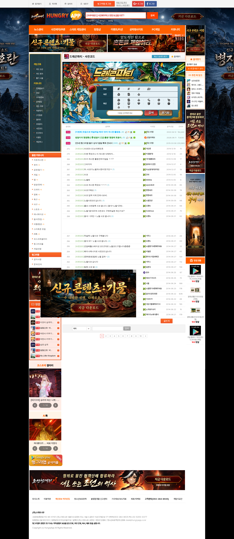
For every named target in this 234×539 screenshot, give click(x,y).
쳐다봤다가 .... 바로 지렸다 (45, 443)
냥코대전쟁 (195, 81)
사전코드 (39, 128)
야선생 (148, 149)
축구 (37, 199)
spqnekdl (149, 185)
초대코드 (39, 124)
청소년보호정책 (80, 499)
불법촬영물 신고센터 (99, 499)
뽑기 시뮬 (39, 78)
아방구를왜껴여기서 (152, 304)
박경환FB (149, 154)
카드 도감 (39, 69)
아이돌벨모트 (150, 159)
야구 (37, 204)
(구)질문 (39, 115)
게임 (37, 175)
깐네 (147, 175)
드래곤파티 (76, 56)
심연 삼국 (44, 345)
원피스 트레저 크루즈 (198, 89)
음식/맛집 (39, 219)
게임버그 (39, 142)
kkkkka (148, 180)
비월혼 (148, 251)
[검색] (127, 328)
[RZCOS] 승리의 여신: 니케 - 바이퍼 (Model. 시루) (54, 400)
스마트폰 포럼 (40, 229)
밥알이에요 (151, 137)
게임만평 (37, 249)
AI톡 (37, 234)
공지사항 (37, 259)
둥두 (147, 272)
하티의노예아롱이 (152, 314)
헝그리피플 (38, 244)
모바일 (110, 21)
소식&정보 (40, 97)
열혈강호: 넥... (46, 328)
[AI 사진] (45, 429)
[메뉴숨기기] (178, 35)
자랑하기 (39, 111)
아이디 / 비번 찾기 (123, 5)
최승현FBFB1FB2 (152, 169)
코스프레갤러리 (40, 239)
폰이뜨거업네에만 (152, 257)
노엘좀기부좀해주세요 (153, 246)
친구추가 (39, 133)
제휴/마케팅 (135, 499)
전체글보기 (40, 88)
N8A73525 (150, 278)
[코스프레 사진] (45, 383)
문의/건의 (38, 264)
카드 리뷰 (39, 106)
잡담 (37, 93)
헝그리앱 (150, 132)
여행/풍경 (39, 224)
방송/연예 (39, 185)
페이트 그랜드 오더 (198, 85)
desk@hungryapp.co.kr (136, 520)
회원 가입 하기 (121, 3)
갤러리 (38, 120)
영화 (37, 194)
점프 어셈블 (195, 93)
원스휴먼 (194, 106)
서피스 (148, 236)
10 (141, 336)
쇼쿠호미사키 (150, 309)
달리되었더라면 (151, 294)
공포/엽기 (39, 170)
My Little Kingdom (48, 356)
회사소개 (35, 499)
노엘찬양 (148, 200)
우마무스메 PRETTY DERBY (198, 97)
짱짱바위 (148, 190)
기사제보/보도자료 (119, 499)
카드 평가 (39, 74)
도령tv (148, 206)
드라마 (38, 189)
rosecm (149, 299)
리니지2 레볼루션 (197, 101)
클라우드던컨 (150, 164)
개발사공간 (178, 499)
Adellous (149, 211)
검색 (152, 15)
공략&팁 (39, 102)
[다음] (145, 336)
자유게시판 (40, 160)
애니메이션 (40, 214)
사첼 (147, 283)
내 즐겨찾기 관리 (195, 68)
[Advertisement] (68, 61)
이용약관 (47, 499)
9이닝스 (103, 21)
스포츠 (38, 209)
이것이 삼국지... (46, 322)
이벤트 (38, 137)
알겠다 (148, 267)
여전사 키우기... (46, 333)
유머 (37, 165)
